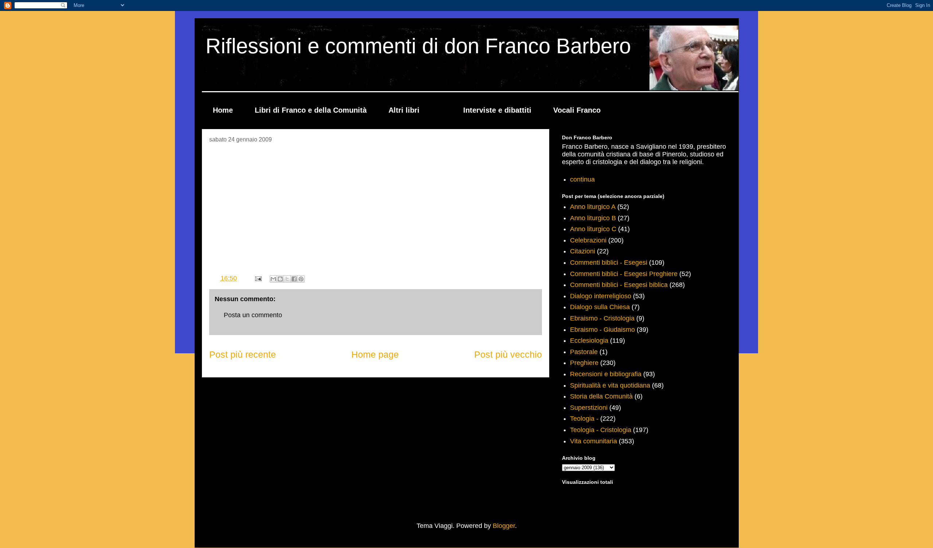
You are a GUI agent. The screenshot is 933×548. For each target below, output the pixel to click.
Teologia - (584, 418)
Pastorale (584, 351)
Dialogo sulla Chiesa (600, 307)
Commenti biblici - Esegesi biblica (619, 284)
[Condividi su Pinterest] (301, 279)
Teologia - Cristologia (600, 430)
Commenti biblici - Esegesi (608, 262)
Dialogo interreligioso (600, 296)
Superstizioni (589, 407)
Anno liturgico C (593, 229)
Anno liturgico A (593, 206)
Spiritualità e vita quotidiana (610, 385)
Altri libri (404, 110)
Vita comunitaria (593, 441)
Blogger (504, 525)
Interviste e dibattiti (497, 110)
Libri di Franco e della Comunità (311, 110)
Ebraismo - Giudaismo (602, 329)
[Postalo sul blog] (280, 279)
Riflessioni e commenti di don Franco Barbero (418, 46)
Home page (375, 354)
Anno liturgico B (593, 218)
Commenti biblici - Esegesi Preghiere (624, 273)
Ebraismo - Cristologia (602, 318)
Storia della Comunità (601, 396)
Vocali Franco (577, 110)
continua (582, 179)
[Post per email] (257, 278)
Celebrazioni (588, 240)
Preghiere (584, 362)
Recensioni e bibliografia (605, 374)
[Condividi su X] (287, 279)
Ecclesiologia (589, 340)
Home (223, 110)
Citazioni (582, 251)
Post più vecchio (508, 354)
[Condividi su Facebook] (294, 279)
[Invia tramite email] (273, 279)
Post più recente (242, 354)
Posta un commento (253, 315)
